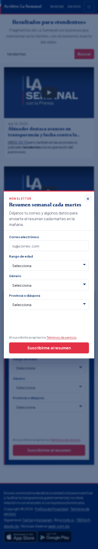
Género (15, 276)
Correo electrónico (24, 237)
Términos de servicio (62, 337)
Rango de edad (21, 256)
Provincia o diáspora (24, 295)
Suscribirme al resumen (49, 348)
